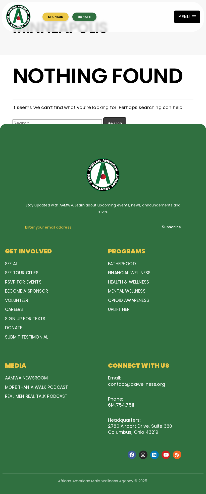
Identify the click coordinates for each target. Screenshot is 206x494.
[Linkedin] (154, 455)
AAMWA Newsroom (26, 378)
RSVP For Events (23, 282)
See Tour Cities (21, 273)
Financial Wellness (129, 273)
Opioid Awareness (128, 300)
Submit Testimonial (26, 337)
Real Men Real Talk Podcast (36, 396)
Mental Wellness (126, 291)
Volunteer (16, 300)
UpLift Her (119, 309)
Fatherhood (122, 264)
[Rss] (177, 455)
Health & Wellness (128, 282)
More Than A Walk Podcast (36, 387)
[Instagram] (143, 455)
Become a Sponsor (26, 291)
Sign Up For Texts (25, 319)
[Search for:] (57, 123)
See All (12, 264)
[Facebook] (132, 455)
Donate (13, 328)
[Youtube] (166, 455)
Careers (14, 309)
